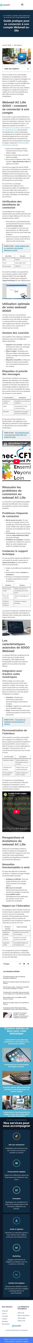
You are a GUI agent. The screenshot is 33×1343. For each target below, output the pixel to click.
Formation (16, 1199)
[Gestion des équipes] (16, 1274)
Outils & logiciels (16, 1229)
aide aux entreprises (16, 1145)
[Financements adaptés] (16, 1163)
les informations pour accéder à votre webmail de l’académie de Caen (16, 128)
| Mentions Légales (21, 1341)
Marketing (16, 1256)
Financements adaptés (16, 1172)
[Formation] (16, 1190)
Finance (4, 1313)
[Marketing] (16, 1247)
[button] (22, 4)
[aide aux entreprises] (16, 1136)
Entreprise (5, 1311)
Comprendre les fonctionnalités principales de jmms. (16, 1065)
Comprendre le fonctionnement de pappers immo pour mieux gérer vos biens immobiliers (16, 1114)
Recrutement (6, 1324)
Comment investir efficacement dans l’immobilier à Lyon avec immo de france (15, 1008)
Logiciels (14, 15)
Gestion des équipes (16, 1283)
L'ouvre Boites (7, 15)
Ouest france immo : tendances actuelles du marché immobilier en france (16, 987)
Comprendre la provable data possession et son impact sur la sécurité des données (16, 993)
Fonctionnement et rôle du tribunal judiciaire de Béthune (14, 977)
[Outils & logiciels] (16, 1220)
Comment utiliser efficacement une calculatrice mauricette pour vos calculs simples (16, 1089)
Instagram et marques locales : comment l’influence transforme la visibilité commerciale (21, 1015)
